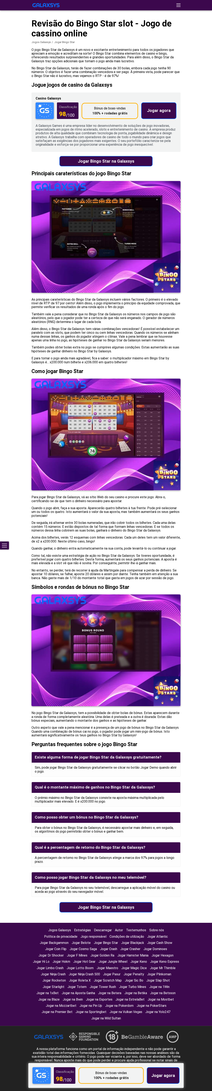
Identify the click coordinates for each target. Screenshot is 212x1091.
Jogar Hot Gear (84, 962)
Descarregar (103, 930)
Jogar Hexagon (162, 955)
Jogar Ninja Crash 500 (84, 974)
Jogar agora (159, 110)
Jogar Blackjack (132, 943)
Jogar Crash (108, 949)
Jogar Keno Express (164, 962)
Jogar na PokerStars (151, 1006)
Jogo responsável (93, 937)
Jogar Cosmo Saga (83, 949)
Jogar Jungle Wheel (113, 962)
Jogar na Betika (135, 993)
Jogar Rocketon (54, 980)
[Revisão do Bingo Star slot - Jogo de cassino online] (45, 5)
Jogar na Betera (109, 993)
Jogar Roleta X (80, 980)
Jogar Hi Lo (41, 962)
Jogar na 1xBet (47, 993)
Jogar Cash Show (159, 943)
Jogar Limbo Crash (50, 968)
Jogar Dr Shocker (51, 955)
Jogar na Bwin (73, 999)
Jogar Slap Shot (158, 980)
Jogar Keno (138, 962)
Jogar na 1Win (159, 987)
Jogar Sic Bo (134, 980)
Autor (119, 930)
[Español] (199, 65)
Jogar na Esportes (99, 999)
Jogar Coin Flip (55, 949)
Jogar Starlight (53, 987)
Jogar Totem (77, 987)
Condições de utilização (127, 937)
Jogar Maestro (107, 968)
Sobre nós (156, 930)
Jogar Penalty (134, 974)
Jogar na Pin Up (91, 1006)
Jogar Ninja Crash (53, 974)
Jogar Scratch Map (108, 980)
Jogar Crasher (130, 949)
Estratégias (82, 930)
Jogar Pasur (111, 974)
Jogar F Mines (77, 955)
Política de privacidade (60, 937)
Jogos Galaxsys (41, 42)
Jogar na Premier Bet (57, 1012)
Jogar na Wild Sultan (106, 1018)
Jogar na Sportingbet (91, 1012)
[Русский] (188, 65)
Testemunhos (136, 930)
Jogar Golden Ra (102, 955)
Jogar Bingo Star (106, 943)
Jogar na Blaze (49, 999)
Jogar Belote (81, 943)
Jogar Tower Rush (103, 987)
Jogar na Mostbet (161, 999)
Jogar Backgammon (54, 943)
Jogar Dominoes (155, 949)
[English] (166, 65)
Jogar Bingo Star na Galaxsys (106, 161)
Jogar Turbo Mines (132, 987)
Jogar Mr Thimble (163, 968)
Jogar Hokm (61, 962)
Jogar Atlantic (157, 937)
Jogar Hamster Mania (132, 955)
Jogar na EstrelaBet (130, 999)
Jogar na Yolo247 (157, 1012)
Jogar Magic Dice (134, 968)
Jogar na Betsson (163, 993)
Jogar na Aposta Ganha (78, 993)
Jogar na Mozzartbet (61, 1006)
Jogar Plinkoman (159, 974)
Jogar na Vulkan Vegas (126, 1012)
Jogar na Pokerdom (119, 1006)
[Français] (177, 65)
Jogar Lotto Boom (80, 968)
